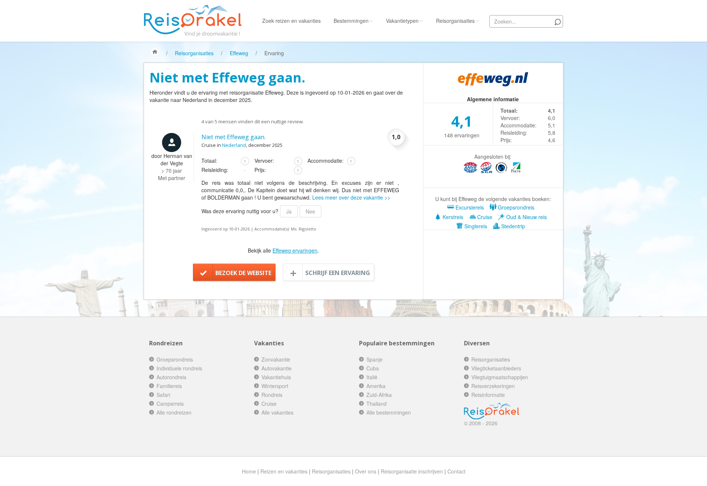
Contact (456, 471)
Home (249, 471)
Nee (310, 211)
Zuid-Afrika (379, 394)
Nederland (234, 145)
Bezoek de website (243, 273)
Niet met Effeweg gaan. (233, 137)
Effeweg (239, 53)
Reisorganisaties (455, 20)
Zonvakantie (275, 359)
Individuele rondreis (179, 368)
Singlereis (475, 226)
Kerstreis (452, 217)
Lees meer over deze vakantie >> (351, 197)
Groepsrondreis (515, 207)
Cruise (484, 217)
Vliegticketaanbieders (496, 368)
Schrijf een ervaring (337, 273)
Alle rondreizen (173, 412)
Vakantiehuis (276, 377)
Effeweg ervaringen (294, 250)
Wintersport (274, 386)
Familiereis (169, 386)
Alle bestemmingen (388, 412)
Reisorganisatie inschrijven (412, 471)
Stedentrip (512, 226)
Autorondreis (171, 377)
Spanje (374, 359)
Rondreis (271, 394)
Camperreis (170, 403)
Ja (289, 211)
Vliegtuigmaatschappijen (499, 377)
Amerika (376, 386)
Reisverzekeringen (493, 386)
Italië (371, 377)
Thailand (376, 403)
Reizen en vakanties (283, 471)
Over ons (365, 471)
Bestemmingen (351, 20)
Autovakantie (276, 368)
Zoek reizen (291, 20)
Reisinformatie (488, 394)
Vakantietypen (402, 20)
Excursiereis (469, 207)
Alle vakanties (277, 412)
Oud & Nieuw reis (526, 217)
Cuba (372, 368)
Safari (163, 394)
